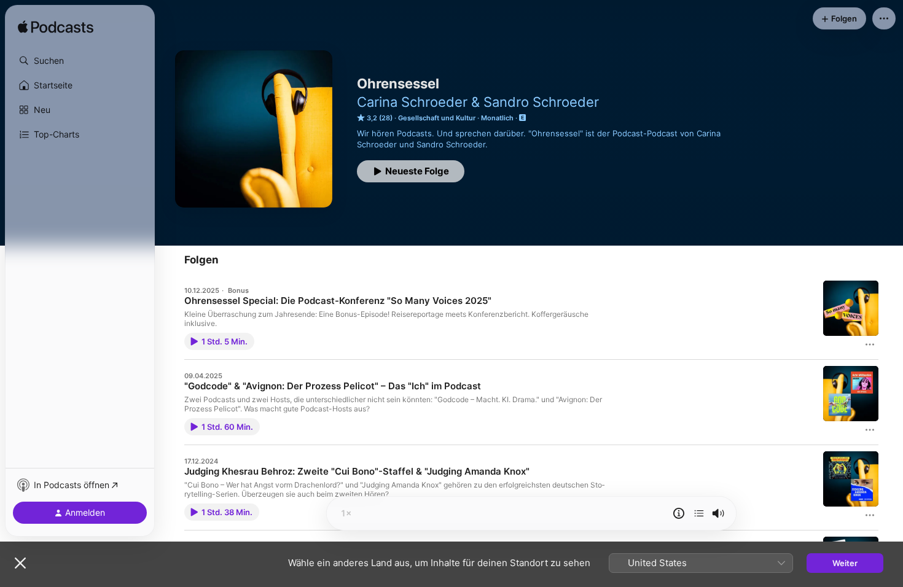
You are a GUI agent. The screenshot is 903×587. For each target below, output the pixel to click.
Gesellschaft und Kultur (436, 118)
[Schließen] (20, 563)
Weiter (845, 563)
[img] (55, 27)
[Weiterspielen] (699, 513)
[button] (80, 60)
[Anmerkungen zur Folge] (678, 513)
